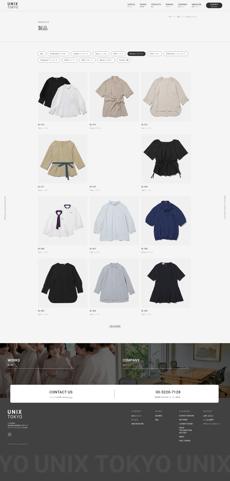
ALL (41, 54)
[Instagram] (10, 434)
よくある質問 (208, 420)
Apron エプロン (106, 60)
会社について (136, 416)
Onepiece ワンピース (49, 60)
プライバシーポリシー (211, 424)
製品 (178, 17)
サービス (134, 420)
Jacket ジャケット (80, 54)
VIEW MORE (115, 326)
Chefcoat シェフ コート (176, 54)
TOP (169, 17)
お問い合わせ (208, 416)
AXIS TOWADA (184, 441)
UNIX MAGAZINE (137, 424)
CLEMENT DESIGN (186, 424)
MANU (181, 437)
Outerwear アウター (58, 54)
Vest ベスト (154, 54)
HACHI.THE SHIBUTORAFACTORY (185, 430)
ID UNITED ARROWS (186, 416)
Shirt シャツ (118, 54)
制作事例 (158, 416)
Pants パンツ (69, 60)
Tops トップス (101, 54)
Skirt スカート (87, 60)
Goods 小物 (124, 60)
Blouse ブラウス (136, 54)
